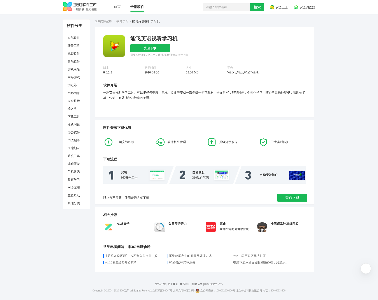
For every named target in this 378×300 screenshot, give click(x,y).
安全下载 (150, 48)
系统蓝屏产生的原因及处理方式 (190, 256)
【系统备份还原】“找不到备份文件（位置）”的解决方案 (133, 256)
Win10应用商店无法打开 (249, 256)
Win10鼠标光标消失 (182, 262)
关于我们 (173, 284)
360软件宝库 (103, 21)
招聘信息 (197, 284)
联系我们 (185, 284)
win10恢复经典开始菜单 (121, 262)
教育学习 (122, 21)
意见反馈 (160, 284)
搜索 (257, 7)
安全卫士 (281, 7)
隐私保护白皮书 (213, 284)
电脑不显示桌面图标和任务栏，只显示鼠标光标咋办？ (262, 262)
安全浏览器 (307, 7)
